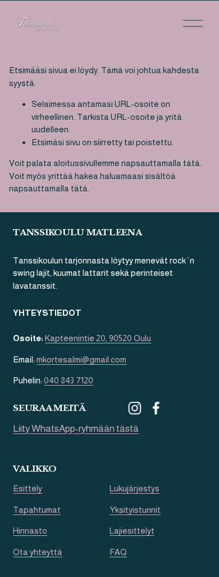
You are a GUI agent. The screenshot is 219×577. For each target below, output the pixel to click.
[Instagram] (135, 408)
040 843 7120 (68, 380)
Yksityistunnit (135, 510)
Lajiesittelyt (132, 530)
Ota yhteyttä (37, 552)
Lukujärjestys (134, 488)
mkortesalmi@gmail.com (81, 359)
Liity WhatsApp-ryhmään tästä (76, 428)
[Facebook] (156, 408)
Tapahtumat (37, 510)
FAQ (118, 552)
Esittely (27, 488)
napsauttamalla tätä (160, 163)
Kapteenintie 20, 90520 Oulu (98, 338)
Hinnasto (30, 530)
